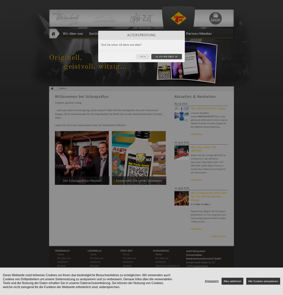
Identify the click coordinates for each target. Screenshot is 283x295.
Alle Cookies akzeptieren (263, 281)
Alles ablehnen (232, 281)
